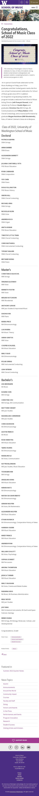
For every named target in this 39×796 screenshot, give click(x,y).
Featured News (8, 24)
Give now (35, 2)
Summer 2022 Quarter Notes (13, 671)
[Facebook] (11, 747)
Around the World (9, 691)
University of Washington (16, 792)
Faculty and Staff (9, 701)
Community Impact (10, 694)
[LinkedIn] (23, 747)
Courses (6, 697)
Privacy (19, 773)
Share (5, 654)
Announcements (16, 637)
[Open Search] (26, 2)
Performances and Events (12, 714)
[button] (19, 54)
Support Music (21, 740)
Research (6, 721)
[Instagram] (17, 747)
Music (14, 649)
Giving (5, 704)
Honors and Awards (17, 639)
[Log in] (21, 2)
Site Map (19, 776)
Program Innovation (10, 718)
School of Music (12, 7)
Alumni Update (20, 778)
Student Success (16, 642)
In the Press (7, 711)
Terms (19, 774)
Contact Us (19, 780)
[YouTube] (28, 747)
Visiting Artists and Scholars (13, 728)
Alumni (5, 684)
